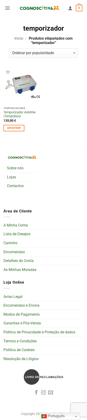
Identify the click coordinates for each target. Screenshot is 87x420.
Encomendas (14, 252)
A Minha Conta (15, 225)
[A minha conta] (70, 8)
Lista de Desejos (16, 234)
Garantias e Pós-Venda (22, 323)
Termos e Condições (20, 341)
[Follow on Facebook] (36, 392)
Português (56, 416)
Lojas (11, 177)
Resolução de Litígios (21, 359)
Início (18, 38)
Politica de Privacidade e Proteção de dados (39, 332)
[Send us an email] (50, 392)
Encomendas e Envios (21, 305)
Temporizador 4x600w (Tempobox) (19, 114)
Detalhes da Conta (18, 260)
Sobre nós (15, 168)
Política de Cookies (19, 350)
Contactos (15, 186)
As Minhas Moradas (19, 269)
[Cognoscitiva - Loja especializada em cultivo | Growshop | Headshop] (39, 8)
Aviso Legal (13, 296)
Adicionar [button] (14, 127)
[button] (7, 8)
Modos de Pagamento (21, 314)
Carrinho (10, 243)
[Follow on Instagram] (43, 392)
